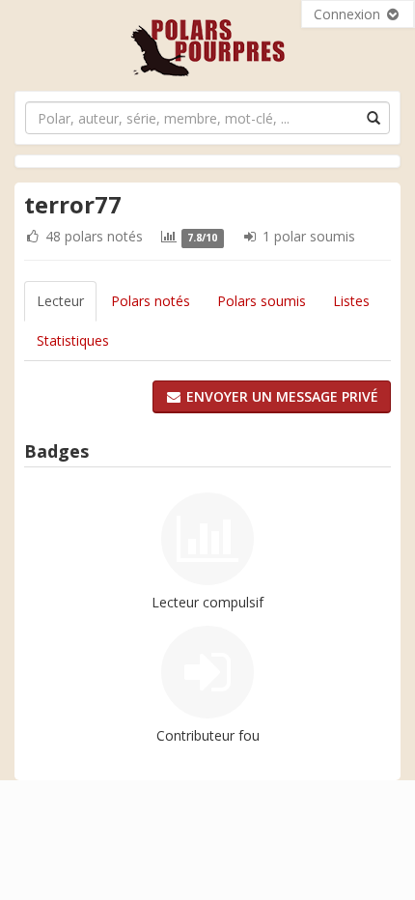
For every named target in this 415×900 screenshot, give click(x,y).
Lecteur (60, 301)
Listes (351, 301)
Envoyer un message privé (280, 396)
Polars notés (150, 301)
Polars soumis (261, 301)
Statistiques (73, 340)
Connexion (349, 14)
